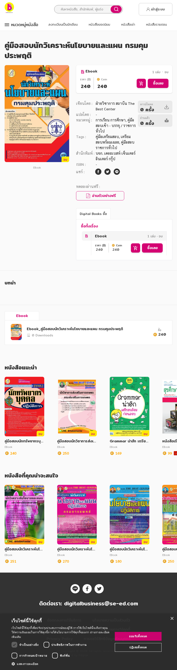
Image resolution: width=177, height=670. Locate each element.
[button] (61, 664)
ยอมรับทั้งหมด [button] (138, 636)
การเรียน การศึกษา (111, 120)
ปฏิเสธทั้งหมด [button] (138, 647)
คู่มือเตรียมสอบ (107, 136)
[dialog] (88, 642)
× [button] (172, 618)
